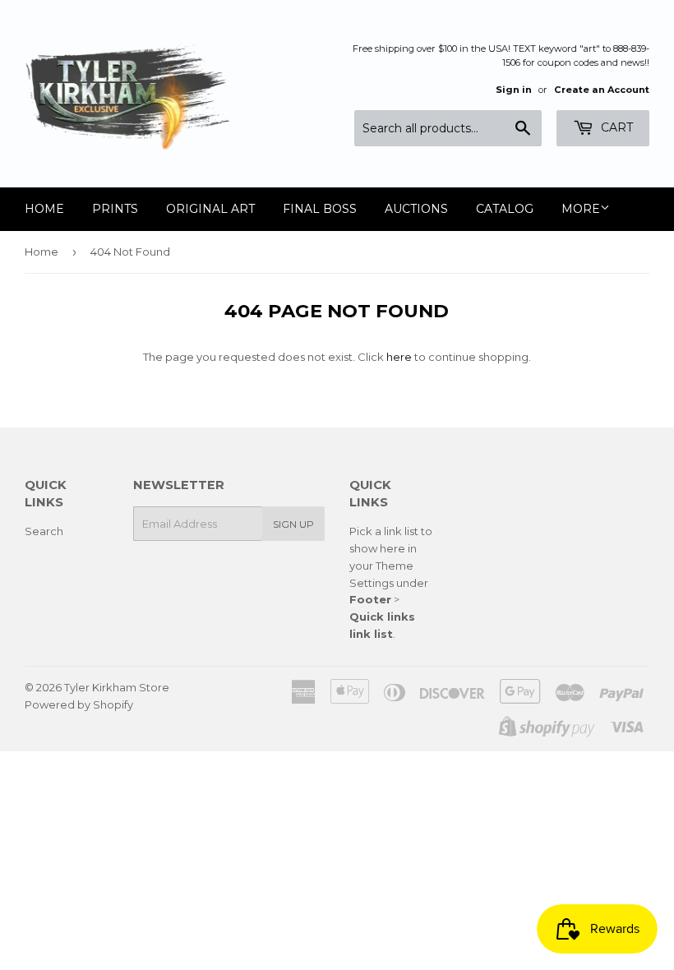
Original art (210, 208)
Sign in (514, 89)
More (580, 208)
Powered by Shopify (79, 704)
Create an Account (601, 89)
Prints (115, 208)
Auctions (416, 208)
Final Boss (320, 208)
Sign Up (293, 524)
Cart (615, 127)
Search (44, 531)
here (399, 356)
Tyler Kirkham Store (116, 687)
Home (44, 208)
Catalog (504, 208)
